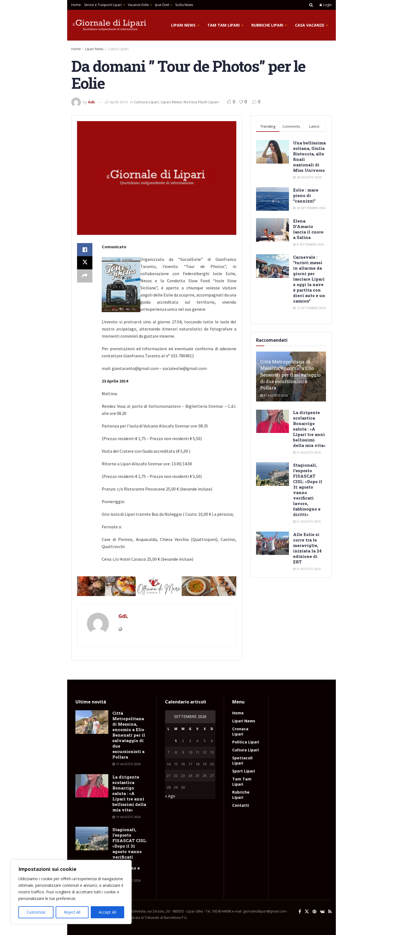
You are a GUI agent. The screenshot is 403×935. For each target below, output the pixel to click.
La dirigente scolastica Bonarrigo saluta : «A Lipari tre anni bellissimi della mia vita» (309, 429)
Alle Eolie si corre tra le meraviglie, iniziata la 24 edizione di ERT (307, 548)
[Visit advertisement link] (156, 586)
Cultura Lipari (118, 49)
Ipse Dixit (162, 4)
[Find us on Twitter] (307, 911)
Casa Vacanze (309, 25)
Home (76, 4)
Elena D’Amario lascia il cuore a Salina (308, 229)
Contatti (240, 805)
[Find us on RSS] (330, 911)
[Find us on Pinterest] (314, 911)
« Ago (170, 796)
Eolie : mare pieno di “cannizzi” (305, 195)
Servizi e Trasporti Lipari (103, 4)
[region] (71, 892)
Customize (36, 912)
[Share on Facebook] (84, 249)
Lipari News (183, 25)
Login (327, 4)
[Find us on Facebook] (300, 911)
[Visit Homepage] (109, 25)
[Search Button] (311, 5)
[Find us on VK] (322, 911)
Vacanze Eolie (138, 4)
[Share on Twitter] (84, 262)
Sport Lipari (243, 771)
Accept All (107, 912)
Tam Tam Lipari (223, 25)
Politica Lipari (245, 742)
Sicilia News (184, 4)
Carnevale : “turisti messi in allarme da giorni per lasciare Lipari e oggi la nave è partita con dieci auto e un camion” (309, 279)
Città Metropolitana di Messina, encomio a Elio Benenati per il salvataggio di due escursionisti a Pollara (290, 374)
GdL (91, 101)
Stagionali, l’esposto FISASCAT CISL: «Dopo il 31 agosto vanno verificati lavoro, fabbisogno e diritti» (129, 851)
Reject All (72, 912)
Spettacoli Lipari (242, 760)
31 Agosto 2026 (275, 395)
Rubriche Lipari (267, 25)
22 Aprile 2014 (116, 101)
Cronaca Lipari (240, 731)
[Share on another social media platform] (84, 276)
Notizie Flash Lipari (201, 101)
